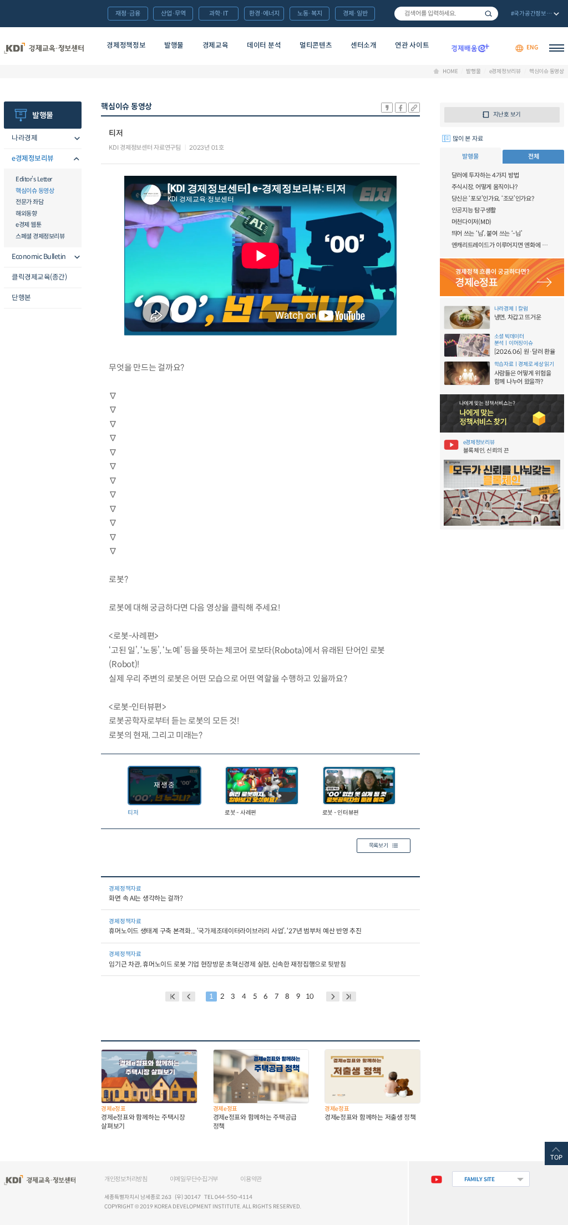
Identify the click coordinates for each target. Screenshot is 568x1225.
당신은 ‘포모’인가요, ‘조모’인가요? (493, 198)
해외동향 (26, 213)
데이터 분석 (264, 45)
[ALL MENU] (556, 48)
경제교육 (215, 45)
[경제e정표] (502, 277)
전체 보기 (534, 14)
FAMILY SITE (479, 1179)
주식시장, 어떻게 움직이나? (485, 187)
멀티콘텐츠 (316, 45)
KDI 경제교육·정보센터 (44, 47)
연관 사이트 (412, 45)
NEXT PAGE (349, 997)
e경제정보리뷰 (505, 71)
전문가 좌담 (29, 202)
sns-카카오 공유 (387, 108)
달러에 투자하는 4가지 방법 (485, 175)
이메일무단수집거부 (194, 1179)
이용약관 (251, 1179)
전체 (533, 156)
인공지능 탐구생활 (474, 210)
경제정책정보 (125, 45)
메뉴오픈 (75, 139)
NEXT (333, 997)
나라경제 (24, 138)
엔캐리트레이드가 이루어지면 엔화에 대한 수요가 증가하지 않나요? (502, 245)
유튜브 (436, 1179)
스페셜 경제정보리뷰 (40, 236)
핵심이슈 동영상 (546, 71)
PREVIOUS (189, 997)
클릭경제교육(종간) (39, 277)
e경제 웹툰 (28, 224)
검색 (488, 14)
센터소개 (364, 45)
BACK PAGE (172, 997)
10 (310, 996)
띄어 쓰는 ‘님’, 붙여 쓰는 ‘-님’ (487, 233)
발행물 (174, 45)
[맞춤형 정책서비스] (502, 413)
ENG (531, 48)
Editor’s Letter (34, 179)
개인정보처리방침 (126, 1179)
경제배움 (470, 48)
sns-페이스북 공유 (401, 108)
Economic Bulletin (39, 256)
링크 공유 (414, 108)
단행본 (21, 297)
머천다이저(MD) (471, 222)
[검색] (446, 14)
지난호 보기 (507, 114)
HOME (450, 71)
